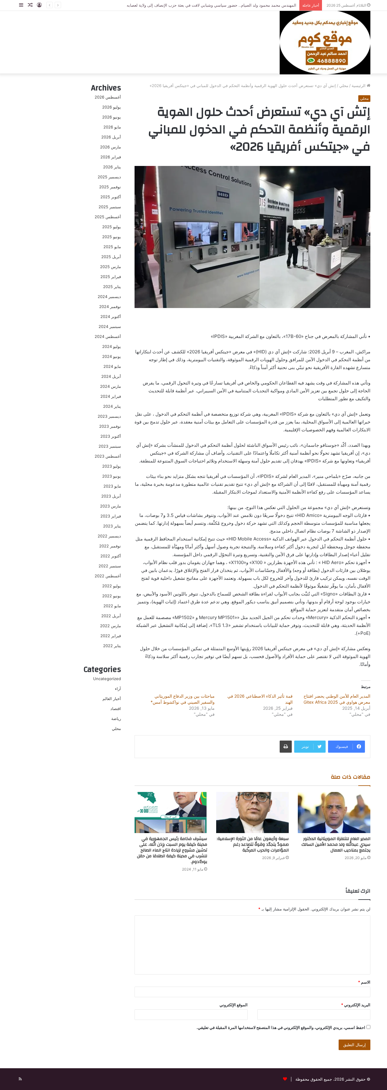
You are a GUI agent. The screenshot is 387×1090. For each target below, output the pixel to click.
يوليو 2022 (111, 585)
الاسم (364, 982)
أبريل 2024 (111, 376)
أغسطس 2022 (108, 575)
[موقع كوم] (325, 42)
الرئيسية (359, 85)
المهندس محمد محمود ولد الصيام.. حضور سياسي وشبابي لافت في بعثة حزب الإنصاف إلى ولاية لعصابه (211, 5)
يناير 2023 (112, 526)
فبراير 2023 (110, 516)
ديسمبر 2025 (109, 176)
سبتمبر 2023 (110, 446)
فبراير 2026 (110, 156)
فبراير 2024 (110, 396)
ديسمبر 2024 (109, 296)
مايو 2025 (112, 246)
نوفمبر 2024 (110, 306)
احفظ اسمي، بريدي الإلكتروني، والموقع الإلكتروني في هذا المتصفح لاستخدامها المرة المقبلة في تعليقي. (281, 1027)
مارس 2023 (110, 506)
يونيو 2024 (111, 356)
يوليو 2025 (111, 226)
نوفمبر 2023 (110, 426)
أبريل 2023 (111, 496)
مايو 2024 (112, 366)
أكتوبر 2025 (110, 196)
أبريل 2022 (111, 615)
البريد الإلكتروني (355, 1004)
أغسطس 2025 (108, 216)
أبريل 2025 (111, 256)
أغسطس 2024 (108, 336)
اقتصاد (115, 708)
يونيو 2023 (111, 476)
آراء (118, 688)
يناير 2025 (112, 286)
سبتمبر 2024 (110, 326)
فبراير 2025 (110, 276)
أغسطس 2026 (108, 97)
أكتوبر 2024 (110, 316)
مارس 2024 (110, 386)
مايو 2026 (112, 127)
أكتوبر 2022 (110, 555)
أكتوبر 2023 (110, 436)
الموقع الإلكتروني (234, 1004)
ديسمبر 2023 (109, 416)
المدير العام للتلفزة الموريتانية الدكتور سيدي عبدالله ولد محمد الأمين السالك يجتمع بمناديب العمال (335, 844)
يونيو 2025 (111, 236)
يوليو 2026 (111, 107)
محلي (343, 85)
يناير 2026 (112, 166)
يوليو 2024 (111, 346)
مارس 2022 (110, 625)
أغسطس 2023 (108, 456)
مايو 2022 (112, 605)
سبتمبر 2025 (110, 206)
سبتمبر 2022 (110, 565)
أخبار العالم (111, 698)
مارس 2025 (110, 266)
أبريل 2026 (111, 137)
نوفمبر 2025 (110, 186)
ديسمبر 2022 (109, 536)
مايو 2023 (112, 486)
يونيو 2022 (111, 595)
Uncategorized (107, 678)
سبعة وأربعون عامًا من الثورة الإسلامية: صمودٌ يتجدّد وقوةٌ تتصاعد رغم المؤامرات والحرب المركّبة (253, 844)
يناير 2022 (112, 645)
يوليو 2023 (111, 466)
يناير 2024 (112, 406)
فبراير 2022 (110, 635)
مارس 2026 (110, 146)
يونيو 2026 (111, 117)
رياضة (116, 718)
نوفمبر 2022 (110, 545)
